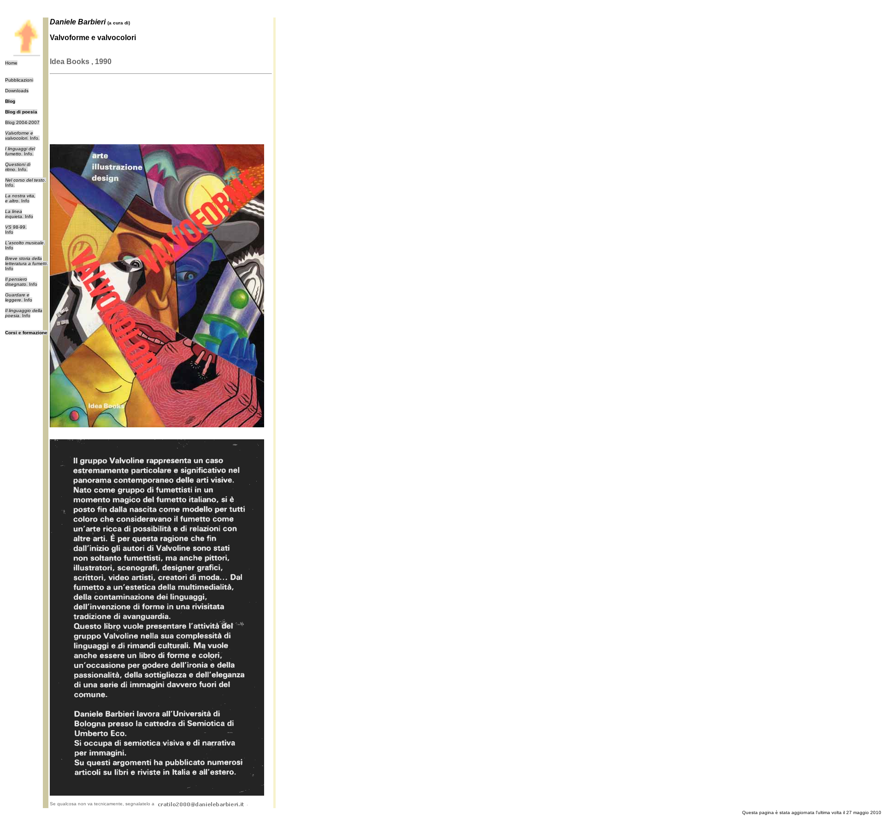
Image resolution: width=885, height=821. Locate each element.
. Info (20, 198)
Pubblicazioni (19, 80)
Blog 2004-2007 (22, 122)
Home (11, 62)
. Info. (22, 135)
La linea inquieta (13, 214)
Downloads (17, 90)
